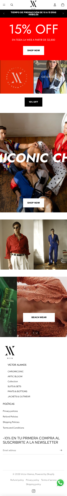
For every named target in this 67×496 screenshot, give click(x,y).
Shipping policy (33, 484)
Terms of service (49, 480)
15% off (33, 102)
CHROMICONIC (16, 371)
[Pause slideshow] (27, 333)
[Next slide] (63, 13)
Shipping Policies (11, 422)
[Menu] (4, 5)
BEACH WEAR (21, 317)
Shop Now (33, 50)
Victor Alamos (27, 474)
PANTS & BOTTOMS (17, 391)
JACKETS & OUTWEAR (19, 396)
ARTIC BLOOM (15, 376)
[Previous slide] (4, 13)
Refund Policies (10, 416)
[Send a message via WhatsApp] (60, 483)
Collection (13, 381)
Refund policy (17, 480)
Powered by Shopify (44, 474)
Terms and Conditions (13, 427)
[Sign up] (61, 450)
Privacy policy (32, 480)
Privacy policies (10, 411)
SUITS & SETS (14, 386)
